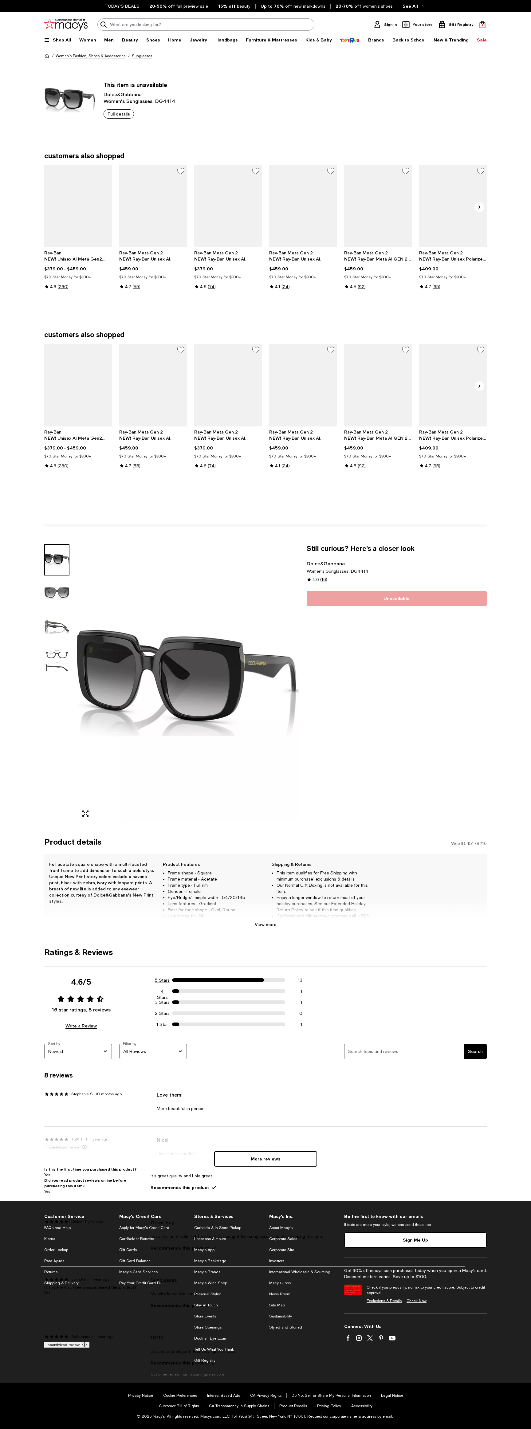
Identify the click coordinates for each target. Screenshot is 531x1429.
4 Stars (162, 991)
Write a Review (81, 1025)
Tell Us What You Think (214, 1349)
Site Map (277, 1305)
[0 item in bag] (482, 24)
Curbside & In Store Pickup (217, 1228)
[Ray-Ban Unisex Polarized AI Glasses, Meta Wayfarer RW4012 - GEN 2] (453, 206)
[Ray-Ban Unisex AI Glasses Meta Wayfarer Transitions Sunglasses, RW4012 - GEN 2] (153, 206)
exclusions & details (335, 879)
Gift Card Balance (135, 1261)
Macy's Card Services (138, 1272)
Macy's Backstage (210, 1261)
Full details (119, 113)
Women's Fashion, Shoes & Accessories (90, 56)
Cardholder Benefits (136, 1239)
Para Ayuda (54, 1261)
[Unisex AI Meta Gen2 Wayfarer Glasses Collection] (78, 206)
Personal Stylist (207, 1294)
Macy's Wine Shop (210, 1283)
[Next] (479, 207)
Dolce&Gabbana (123, 94)
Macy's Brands (207, 1272)
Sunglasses (142, 56)
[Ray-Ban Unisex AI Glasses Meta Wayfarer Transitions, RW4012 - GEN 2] (303, 206)
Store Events (205, 1316)
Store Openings (208, 1327)
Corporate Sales (283, 1239)
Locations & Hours (210, 1239)
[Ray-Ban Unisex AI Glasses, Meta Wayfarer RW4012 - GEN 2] (228, 206)
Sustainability (280, 1316)
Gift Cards (128, 1250)
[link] (78, 276)
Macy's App (204, 1250)
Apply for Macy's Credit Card (144, 1228)
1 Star (162, 1024)
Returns (50, 1272)
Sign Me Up (415, 1240)
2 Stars (162, 1013)
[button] (171, 683)
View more (266, 924)
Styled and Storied (285, 1327)
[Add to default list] (180, 171)
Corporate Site (281, 1250)
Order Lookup (56, 1250)
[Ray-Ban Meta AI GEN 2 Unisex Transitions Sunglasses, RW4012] (378, 206)
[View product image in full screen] (85, 813)
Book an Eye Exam (210, 1338)
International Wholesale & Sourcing (299, 1272)
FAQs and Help (57, 1228)
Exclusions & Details (384, 1301)
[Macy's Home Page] (66, 24)
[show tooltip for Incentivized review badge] (83, 1345)
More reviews (266, 1158)
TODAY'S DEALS (122, 6)
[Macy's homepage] (46, 55)
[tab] (56, 559)
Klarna (49, 1239)
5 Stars (162, 980)
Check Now (417, 1301)
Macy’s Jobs (280, 1283)
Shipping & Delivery (61, 1283)
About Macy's (281, 1228)
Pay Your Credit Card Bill (141, 1283)
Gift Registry (204, 1360)
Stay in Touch (206, 1305)
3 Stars (162, 1002)
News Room (279, 1294)
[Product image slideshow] (188, 683)
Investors (276, 1261)
